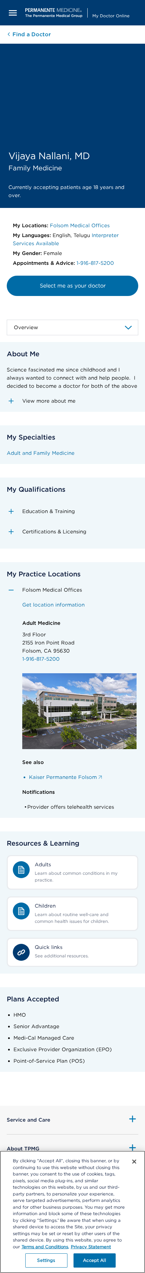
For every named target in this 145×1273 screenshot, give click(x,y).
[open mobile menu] (12, 12)
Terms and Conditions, (45, 1246)
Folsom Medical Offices (80, 225)
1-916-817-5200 (95, 263)
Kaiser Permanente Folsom (63, 777)
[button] (72, 401)
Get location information (53, 605)
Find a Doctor (31, 34)
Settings (46, 1260)
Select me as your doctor (73, 285)
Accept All (94, 1260)
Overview (26, 327)
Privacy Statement (91, 1246)
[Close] (134, 1161)
